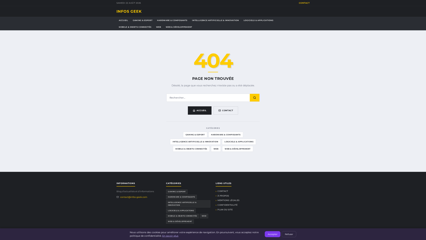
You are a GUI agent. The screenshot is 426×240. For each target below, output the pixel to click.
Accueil (123, 20)
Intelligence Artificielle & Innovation (215, 20)
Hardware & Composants (172, 20)
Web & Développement (179, 27)
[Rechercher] (254, 98)
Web (158, 27)
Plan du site (225, 209)
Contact (304, 3)
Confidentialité (227, 205)
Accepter (272, 234)
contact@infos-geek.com (133, 197)
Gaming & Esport (143, 20)
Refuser (289, 234)
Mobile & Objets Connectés (135, 27)
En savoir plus (170, 235)
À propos (223, 195)
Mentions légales (228, 200)
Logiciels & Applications (258, 20)
